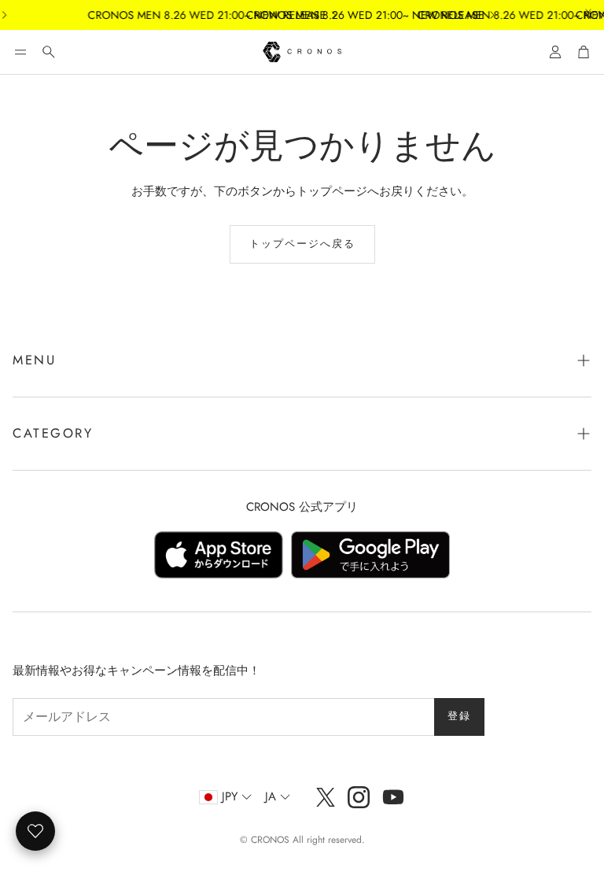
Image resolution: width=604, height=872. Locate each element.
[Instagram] (359, 797)
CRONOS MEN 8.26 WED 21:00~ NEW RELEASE (199, 14)
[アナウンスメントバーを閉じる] (588, 12)
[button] (20, 52)
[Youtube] (393, 797)
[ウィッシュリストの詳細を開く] (35, 831)
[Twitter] (325, 797)
